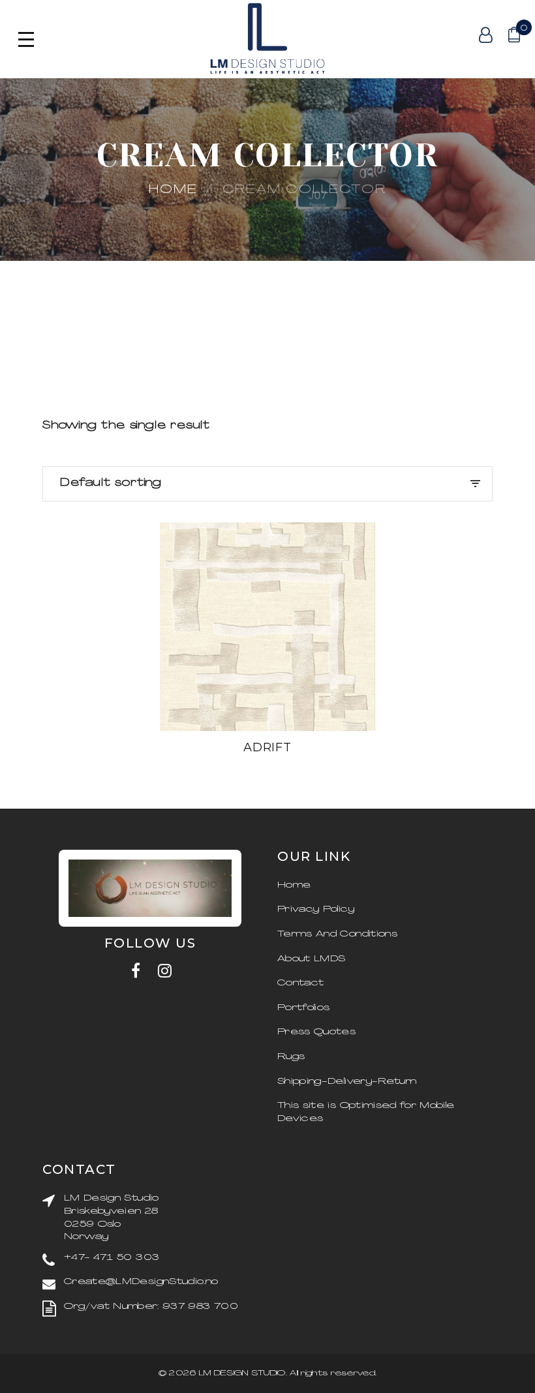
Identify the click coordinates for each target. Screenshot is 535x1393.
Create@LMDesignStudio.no (141, 1282)
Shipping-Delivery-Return (346, 1081)
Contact (300, 983)
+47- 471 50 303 (111, 1258)
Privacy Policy (315, 909)
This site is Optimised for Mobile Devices (366, 1112)
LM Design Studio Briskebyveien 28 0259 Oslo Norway (111, 1217)
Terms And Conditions (337, 934)
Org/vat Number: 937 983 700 (150, 1306)
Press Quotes (316, 1032)
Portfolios (303, 1008)
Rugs (291, 1057)
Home (173, 190)
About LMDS (311, 959)
